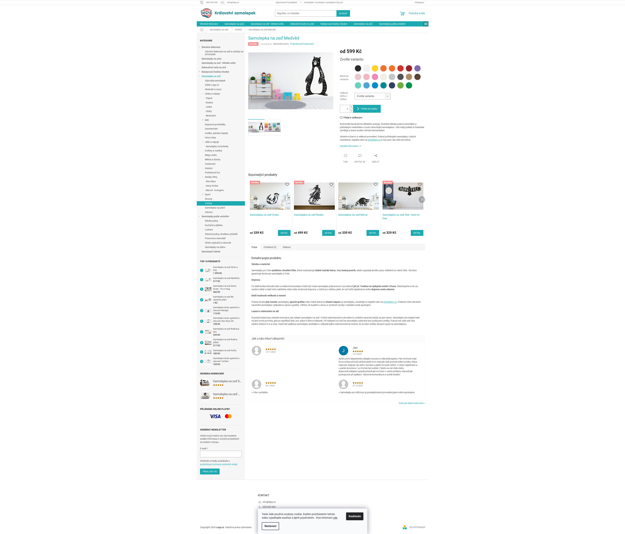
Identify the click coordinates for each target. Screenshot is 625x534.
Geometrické (211, 128)
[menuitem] (209, 23)
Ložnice (209, 229)
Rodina (209, 102)
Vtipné (209, 98)
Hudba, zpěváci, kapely (216, 133)
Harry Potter (212, 185)
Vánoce (209, 212)
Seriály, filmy (211, 177)
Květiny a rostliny (213, 150)
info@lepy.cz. (390, 302)
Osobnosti (210, 164)
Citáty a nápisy (212, 93)
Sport (207, 194)
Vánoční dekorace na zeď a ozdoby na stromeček (224, 53)
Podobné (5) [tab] (270, 247)
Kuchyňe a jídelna (214, 225)
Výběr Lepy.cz (212, 85)
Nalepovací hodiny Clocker (215, 71)
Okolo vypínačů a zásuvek (218, 242)
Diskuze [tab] (287, 247)
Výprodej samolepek (215, 80)
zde (335, 517)
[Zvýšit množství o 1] (351, 107)
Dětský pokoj (211, 220)
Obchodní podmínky (286, 2)
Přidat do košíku (369, 108)
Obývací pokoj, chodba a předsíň (221, 234)
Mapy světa (211, 155)
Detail (284, 233)
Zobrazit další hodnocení (411, 403)
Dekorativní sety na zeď (214, 67)
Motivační (211, 115)
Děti (207, 120)
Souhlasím (355, 516)
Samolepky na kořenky (217, 146)
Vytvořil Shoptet (417, 527)
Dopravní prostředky (215, 124)
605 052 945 (269, 507)
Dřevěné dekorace (211, 47)
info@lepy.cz (374, 140)
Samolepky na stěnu (215, 247)
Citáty (209, 111)
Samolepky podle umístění (215, 216)
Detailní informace (349, 146)
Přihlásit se (210, 471)
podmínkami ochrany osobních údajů (218, 464)
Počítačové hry (212, 172)
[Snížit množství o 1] (351, 111)
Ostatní (208, 168)
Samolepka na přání (215, 207)
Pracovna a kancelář (215, 238)
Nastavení (270, 526)
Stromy (208, 199)
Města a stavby (212, 159)
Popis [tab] (254, 247)
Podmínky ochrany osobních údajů (323, 2)
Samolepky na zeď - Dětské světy (219, 63)
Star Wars (211, 181)
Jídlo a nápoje (212, 142)
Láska (209, 106)
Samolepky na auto (211, 58)
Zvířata (208, 203)
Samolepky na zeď (211, 76)
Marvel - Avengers (215, 190)
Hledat (343, 13)
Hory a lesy (210, 137)
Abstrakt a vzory (213, 89)
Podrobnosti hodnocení (302, 44)
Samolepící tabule (211, 251)
